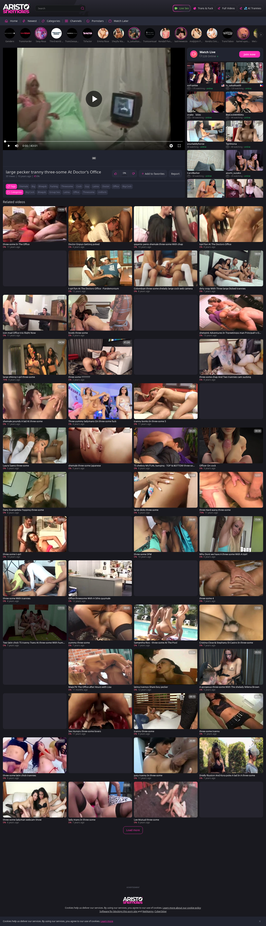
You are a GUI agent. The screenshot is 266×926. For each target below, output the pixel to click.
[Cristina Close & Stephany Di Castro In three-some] (231, 626)
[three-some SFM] (166, 537)
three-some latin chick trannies (19, 775)
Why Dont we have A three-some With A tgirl (223, 554)
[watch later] (7, 210)
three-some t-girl (12, 554)
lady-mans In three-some (81, 820)
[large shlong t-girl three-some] (35, 360)
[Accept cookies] (260, 921)
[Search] (82, 8)
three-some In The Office (16, 244)
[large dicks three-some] (166, 493)
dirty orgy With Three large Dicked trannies (222, 288)
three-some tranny (209, 731)
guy (87, 186)
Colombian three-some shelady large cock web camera (163, 288)
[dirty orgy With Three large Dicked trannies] (231, 271)
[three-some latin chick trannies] (35, 758)
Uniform (102, 192)
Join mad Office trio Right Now (19, 333)
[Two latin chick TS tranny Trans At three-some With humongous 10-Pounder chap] (35, 626)
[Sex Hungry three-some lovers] (100, 714)
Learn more (107, 921)
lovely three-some (78, 333)
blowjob (43, 186)
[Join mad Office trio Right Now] (35, 316)
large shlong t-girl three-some (19, 377)
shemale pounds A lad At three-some (23, 421)
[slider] (94, 141)
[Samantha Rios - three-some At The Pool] (166, 626)
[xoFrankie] (205, 76)
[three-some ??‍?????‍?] (100, 360)
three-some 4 (206, 598)
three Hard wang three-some (215, 510)
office (116, 186)
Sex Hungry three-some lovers (84, 731)
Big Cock (30, 192)
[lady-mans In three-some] (100, 803)
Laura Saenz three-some (16, 465)
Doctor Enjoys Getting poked (84, 244)
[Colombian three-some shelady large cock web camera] (166, 271)
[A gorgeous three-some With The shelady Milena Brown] (231, 670)
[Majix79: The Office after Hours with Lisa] (100, 670)
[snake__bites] (205, 105)
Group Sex (54, 192)
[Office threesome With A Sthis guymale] (100, 581)
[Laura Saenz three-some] (35, 449)
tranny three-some (144, 731)
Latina (67, 192)
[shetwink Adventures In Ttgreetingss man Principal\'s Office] (231, 316)
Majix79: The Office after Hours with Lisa (89, 687)
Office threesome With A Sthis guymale (89, 598)
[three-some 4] (231, 581)
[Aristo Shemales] (16, 8)
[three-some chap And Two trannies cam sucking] (231, 360)
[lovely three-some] (100, 316)
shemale (23, 186)
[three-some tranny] (231, 714)
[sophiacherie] (205, 193)
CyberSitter (161, 911)
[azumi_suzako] (244, 164)
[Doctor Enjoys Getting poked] (100, 227)
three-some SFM (143, 554)
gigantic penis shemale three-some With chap (158, 244)
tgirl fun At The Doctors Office (215, 244)
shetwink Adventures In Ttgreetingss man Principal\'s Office (230, 333)
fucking (54, 186)
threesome (67, 186)
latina (96, 186)
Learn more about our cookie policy (182, 907)
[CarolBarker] (205, 164)
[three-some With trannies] (35, 581)
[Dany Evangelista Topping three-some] (35, 493)
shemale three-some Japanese (84, 465)
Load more (133, 830)
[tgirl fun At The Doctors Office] (231, 227)
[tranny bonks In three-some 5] (166, 404)
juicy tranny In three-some (148, 775)
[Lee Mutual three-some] (166, 803)
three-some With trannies (16, 598)
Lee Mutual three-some (146, 820)
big (33, 186)
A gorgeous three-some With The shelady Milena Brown (229, 687)
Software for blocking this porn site (119, 911)
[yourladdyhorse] (205, 134)
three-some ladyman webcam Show (22, 820)
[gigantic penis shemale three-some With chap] (166, 227)
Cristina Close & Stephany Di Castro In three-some (226, 643)
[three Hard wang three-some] (231, 493)
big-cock (127, 186)
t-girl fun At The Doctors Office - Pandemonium (93, 288)
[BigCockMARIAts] (244, 105)
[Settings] (171, 145)
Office (76, 192)
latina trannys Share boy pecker (151, 687)
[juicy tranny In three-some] (166, 758)
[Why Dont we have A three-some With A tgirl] (231, 537)
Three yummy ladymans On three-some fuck (92, 421)
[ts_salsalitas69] (244, 76)
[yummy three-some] (100, 626)
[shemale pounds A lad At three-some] (35, 404)
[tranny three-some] (166, 714)
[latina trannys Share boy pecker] (166, 670)
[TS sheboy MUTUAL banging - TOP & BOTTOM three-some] (166, 449)
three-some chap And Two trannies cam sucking (225, 377)
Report (175, 173)
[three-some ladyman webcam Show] (35, 803)
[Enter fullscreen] (179, 145)
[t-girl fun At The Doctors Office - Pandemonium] (100, 271)
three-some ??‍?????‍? (79, 377)
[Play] (94, 99)
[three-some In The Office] (35, 227)
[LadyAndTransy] (244, 193)
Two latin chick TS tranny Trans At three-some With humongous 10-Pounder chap (33, 643)
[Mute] (16, 145)
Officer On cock (207, 465)
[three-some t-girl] (35, 537)
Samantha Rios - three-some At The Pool (155, 643)
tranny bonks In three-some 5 (150, 421)
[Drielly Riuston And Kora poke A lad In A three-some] (231, 758)
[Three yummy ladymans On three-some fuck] (100, 404)
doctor (105, 186)
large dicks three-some (146, 510)
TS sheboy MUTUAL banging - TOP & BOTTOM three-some (164, 465)
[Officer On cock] (231, 449)
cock (79, 186)
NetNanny (147, 911)
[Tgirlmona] (244, 134)
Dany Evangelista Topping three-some (23, 510)
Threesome (88, 192)
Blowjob (42, 192)
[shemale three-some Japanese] (100, 449)
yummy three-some (79, 643)
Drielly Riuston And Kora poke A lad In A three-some (227, 775)
